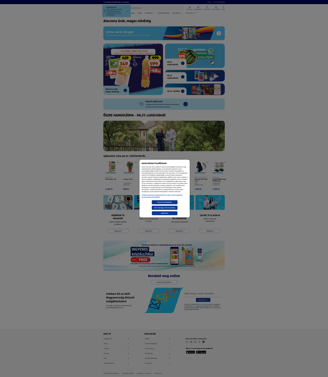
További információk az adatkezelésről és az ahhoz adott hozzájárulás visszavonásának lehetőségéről (162, 196)
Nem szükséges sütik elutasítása (164, 208)
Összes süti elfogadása (164, 202)
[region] (165, 188)
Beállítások (164, 213)
